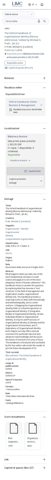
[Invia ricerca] (44, 21)
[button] (4, 4)
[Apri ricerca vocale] (39, 21)
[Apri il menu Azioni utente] (42, 4)
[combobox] (32, 4)
